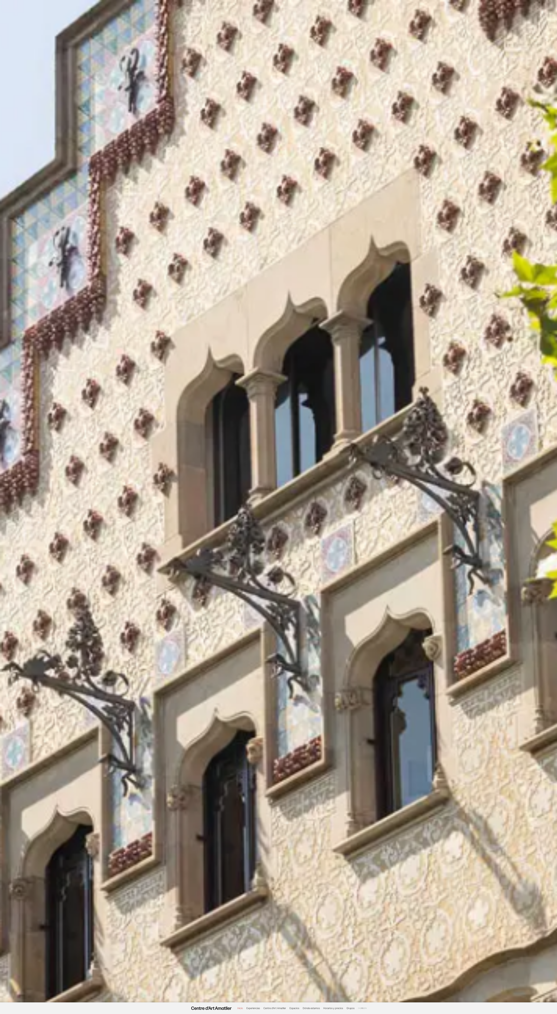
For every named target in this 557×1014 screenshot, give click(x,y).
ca (359, 1008)
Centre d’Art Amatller (274, 1008)
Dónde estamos (311, 1008)
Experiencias (253, 1008)
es (362, 1008)
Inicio (240, 1008)
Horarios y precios (333, 1008)
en (366, 1008)
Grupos (351, 1008)
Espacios (294, 1008)
